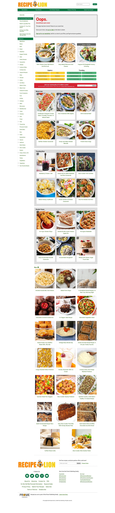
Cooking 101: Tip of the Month (25, 27)
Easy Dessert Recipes (74, 72)
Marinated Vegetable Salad (86, 317)
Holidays (22, 101)
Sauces (21, 140)
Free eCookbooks (24, 21)
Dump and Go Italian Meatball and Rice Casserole (66, 174)
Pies (21, 116)
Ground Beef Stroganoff (66, 257)
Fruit (21, 95)
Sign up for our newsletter (43, 33)
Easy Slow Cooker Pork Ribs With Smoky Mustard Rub (66, 424)
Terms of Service (32, 489)
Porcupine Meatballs (86, 231)
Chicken (21, 64)
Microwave (22, 106)
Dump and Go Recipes (42, 79)
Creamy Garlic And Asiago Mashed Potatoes (87, 370)
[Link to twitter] (32, 476)
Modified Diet (23, 108)
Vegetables (22, 160)
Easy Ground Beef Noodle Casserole (46, 258)
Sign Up (94, 85)
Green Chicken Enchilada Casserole (66, 200)
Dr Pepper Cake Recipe (65, 317)
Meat (21, 103)
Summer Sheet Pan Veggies (44, 396)
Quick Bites (22, 129)
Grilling (21, 98)
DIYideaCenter (62, 481)
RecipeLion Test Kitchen (42, 72)
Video (57, 72)
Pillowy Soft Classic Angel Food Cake (86, 258)
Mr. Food (82, 474)
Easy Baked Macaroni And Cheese (65, 65)
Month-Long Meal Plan (25, 23)
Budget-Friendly (23, 54)
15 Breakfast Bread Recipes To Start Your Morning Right (87, 291)
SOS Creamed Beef (86, 113)
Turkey (21, 158)
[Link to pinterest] (37, 476)
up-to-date (51, 30)
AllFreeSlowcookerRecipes (86, 477)
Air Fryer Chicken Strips (45, 231)
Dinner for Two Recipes (89, 76)
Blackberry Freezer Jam (46, 173)
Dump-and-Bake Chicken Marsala (66, 142)
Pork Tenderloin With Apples (66, 113)
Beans (21, 44)
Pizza (21, 119)
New (35, 267)
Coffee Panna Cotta (50, 450)
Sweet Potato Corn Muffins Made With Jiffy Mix (44, 343)
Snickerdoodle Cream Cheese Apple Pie (66, 232)
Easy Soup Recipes (89, 79)
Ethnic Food (22, 88)
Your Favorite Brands (24, 165)
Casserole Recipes (43, 76)
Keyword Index (48, 484)
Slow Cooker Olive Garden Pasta (82, 450)
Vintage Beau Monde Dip (66, 342)
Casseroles (22, 62)
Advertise (34, 481)
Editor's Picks (23, 85)
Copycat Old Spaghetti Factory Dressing (86, 65)
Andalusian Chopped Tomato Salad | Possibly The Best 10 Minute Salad (46, 115)
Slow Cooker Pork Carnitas (85, 173)
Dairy (21, 75)
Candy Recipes (23, 59)
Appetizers (22, 41)
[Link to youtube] (47, 476)
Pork (21, 121)
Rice (21, 132)
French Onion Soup (86, 141)
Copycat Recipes (24, 72)
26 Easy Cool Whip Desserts (24, 30)
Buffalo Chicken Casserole (45, 141)
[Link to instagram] (42, 476)
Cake (21, 57)
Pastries (22, 114)
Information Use (70, 86)
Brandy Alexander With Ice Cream (65, 370)
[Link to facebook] (27, 476)
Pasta (21, 111)
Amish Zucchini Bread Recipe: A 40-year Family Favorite (87, 343)
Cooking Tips (23, 69)
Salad (21, 134)
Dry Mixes (22, 82)
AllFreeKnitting (62, 477)
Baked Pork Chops (66, 290)
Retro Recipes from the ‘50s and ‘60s (25, 34)
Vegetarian (22, 163)
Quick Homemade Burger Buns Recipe (44, 424)
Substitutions (23, 155)
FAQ (48, 481)
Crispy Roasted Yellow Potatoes (45, 369)
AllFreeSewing (62, 479)
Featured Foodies (24, 90)
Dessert (21, 77)
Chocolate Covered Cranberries (44, 317)
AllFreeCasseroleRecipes (86, 481)
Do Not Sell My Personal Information (31, 484)
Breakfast (22, 51)
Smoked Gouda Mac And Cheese (45, 290)
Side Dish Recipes (74, 76)
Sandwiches (22, 137)
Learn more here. (63, 494)
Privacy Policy (64, 86)
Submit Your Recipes (38, 487)
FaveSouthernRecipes (85, 479)
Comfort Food (89, 72)
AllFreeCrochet (62, 476)
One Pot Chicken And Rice (86, 199)
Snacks (21, 150)
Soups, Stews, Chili (24, 152)
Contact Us (42, 481)
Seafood (22, 142)
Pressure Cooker (24, 127)
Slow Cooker (23, 147)
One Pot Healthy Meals (74, 79)
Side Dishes (22, 145)
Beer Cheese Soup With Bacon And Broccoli (45, 65)
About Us (27, 481)
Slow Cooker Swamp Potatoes (65, 396)
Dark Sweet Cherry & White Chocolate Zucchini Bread (86, 424)
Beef (21, 46)
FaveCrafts (61, 474)
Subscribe (22, 15)
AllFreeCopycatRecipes (85, 476)
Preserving (22, 124)
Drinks (21, 80)
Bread (21, 49)
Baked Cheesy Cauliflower (46, 199)
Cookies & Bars (23, 67)
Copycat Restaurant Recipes (57, 79)
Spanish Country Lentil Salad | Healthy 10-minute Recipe (87, 397)
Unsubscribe (42, 489)
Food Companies (24, 93)
